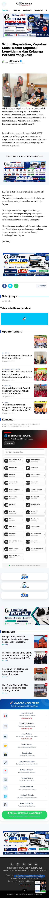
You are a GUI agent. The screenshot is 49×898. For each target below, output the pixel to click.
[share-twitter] (10, 286)
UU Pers (18, 875)
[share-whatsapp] (16, 286)
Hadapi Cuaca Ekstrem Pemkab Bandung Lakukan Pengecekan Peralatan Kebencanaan (15, 639)
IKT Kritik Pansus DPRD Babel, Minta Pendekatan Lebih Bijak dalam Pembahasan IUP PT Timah (17, 655)
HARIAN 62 (22, 870)
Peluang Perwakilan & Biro (19, 881)
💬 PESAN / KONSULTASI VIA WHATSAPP (24, 814)
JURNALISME (36, 868)
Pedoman (28, 875)
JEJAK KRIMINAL (10, 870)
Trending (6, 10)
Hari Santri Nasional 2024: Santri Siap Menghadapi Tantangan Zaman (15, 688)
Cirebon (7, 353)
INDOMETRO (12, 868)
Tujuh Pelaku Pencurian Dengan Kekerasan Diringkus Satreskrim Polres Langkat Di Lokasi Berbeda (16, 407)
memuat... (7, 301)
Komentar (42, 286)
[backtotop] (24, 891)
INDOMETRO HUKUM (37, 870)
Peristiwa (27, 10)
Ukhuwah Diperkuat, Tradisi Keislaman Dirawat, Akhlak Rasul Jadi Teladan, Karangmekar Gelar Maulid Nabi (16, 391)
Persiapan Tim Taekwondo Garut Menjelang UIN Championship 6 (15, 672)
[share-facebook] (4, 286)
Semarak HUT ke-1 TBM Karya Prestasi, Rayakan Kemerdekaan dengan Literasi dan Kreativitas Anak (17, 374)
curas (6, 402)
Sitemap (35, 881)
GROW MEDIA (24, 868)
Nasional (39, 10)
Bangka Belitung (12, 369)
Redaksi (9, 875)
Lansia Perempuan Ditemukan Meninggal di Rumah (17, 356)
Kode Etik (38, 875)
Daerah (16, 10)
